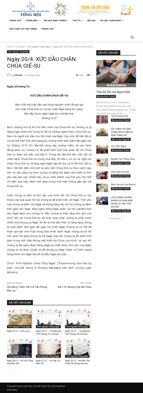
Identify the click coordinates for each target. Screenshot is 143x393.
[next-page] (15, 372)
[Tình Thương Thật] (102, 119)
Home (10, 46)
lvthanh (18, 75)
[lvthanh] (9, 75)
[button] (132, 37)
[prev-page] (9, 372)
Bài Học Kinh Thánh (106, 96)
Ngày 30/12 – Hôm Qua (18, 331)
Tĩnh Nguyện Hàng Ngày (38, 46)
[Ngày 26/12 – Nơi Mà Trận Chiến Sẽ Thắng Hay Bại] (78, 348)
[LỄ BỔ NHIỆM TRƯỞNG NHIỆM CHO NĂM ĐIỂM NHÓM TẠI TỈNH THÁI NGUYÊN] (102, 201)
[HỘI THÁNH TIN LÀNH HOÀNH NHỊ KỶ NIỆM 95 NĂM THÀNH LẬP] (102, 132)
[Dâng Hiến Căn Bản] (102, 175)
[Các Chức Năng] (102, 149)
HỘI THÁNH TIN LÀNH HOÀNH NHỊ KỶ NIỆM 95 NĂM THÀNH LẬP (122, 132)
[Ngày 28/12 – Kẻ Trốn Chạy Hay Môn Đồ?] (20, 348)
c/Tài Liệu (20, 46)
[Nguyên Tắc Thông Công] (102, 162)
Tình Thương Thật (119, 116)
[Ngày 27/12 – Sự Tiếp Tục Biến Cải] (49, 348)
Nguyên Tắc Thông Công (123, 159)
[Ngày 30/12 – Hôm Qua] (20, 319)
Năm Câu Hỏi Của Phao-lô (123, 184)
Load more (115, 218)
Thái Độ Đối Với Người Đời (113, 92)
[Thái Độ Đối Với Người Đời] (116, 74)
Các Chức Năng (118, 146)
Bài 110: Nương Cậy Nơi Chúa (74, 287)
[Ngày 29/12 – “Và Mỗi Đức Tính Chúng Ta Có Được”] (49, 319)
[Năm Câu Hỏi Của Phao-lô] (102, 188)
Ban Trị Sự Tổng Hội (121, 139)
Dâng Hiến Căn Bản (120, 172)
